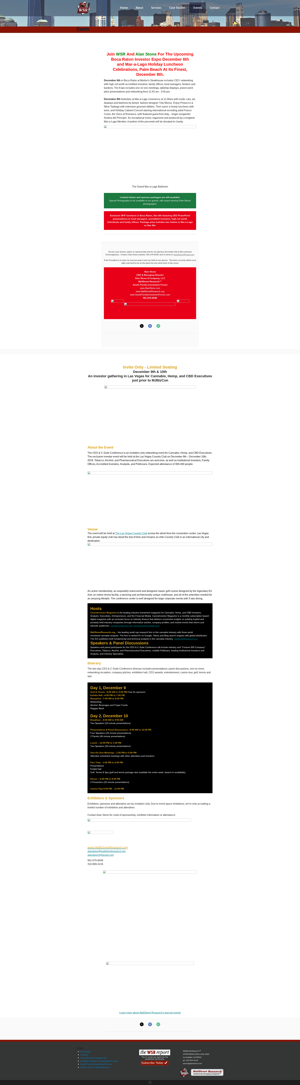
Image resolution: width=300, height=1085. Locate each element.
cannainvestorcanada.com (146, 625)
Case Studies (177, 8)
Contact (215, 8)
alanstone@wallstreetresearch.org (106, 851)
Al (174, 255)
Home (124, 8)
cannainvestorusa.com (121, 625)
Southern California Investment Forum (99, 1061)
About (139, 8)
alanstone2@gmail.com (101, 855)
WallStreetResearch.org (186, 639)
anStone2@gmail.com (184, 255)
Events (197, 8)
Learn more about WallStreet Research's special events (150, 1012)
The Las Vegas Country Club (131, 533)
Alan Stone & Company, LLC (93, 1057)
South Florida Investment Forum (96, 1064)
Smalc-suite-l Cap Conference (94, 1067)
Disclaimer (85, 1051)
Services (156, 8)
